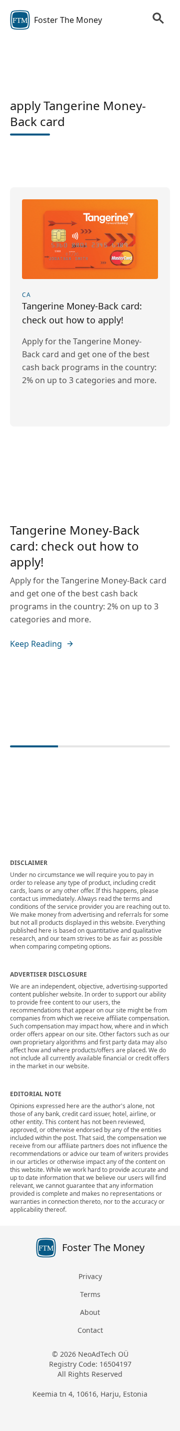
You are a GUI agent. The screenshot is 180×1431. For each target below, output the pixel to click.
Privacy (90, 1276)
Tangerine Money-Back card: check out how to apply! (75, 546)
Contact (90, 1330)
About (90, 1312)
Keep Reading (36, 643)
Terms (90, 1294)
